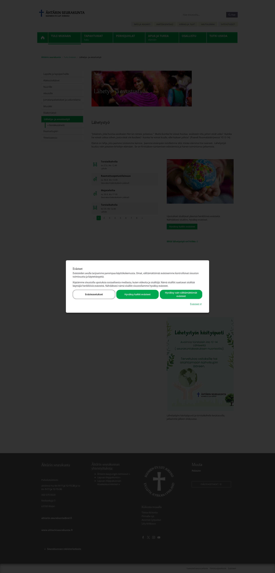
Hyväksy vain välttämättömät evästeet (181, 294)
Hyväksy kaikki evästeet (137, 294)
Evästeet (196, 304)
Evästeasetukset (94, 294)
